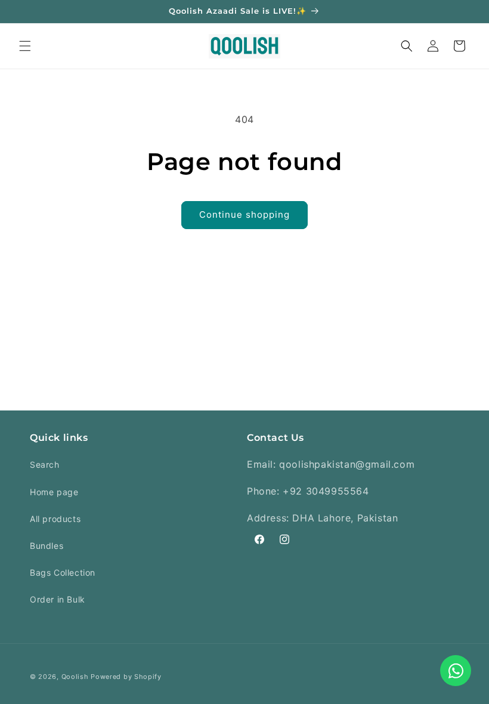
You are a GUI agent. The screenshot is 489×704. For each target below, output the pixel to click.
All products (55, 519)
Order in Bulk (57, 599)
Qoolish (75, 676)
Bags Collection (62, 572)
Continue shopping (244, 214)
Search (45, 464)
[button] (25, 46)
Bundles (46, 546)
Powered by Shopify (126, 676)
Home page (54, 492)
